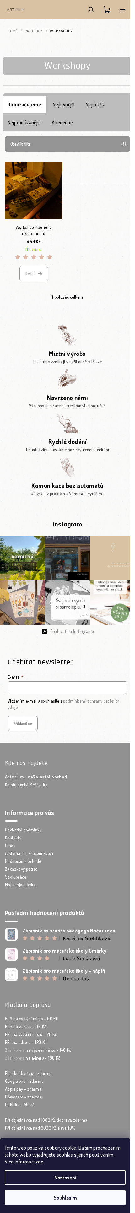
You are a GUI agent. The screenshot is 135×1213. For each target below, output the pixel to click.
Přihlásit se (22, 723)
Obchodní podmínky (23, 829)
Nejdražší (95, 104)
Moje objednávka (20, 884)
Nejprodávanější (24, 122)
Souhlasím (65, 1197)
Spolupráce (15, 876)
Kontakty (13, 837)
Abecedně (62, 122)
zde (39, 1161)
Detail (30, 273)
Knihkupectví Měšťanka (26, 784)
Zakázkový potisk (21, 869)
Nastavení (65, 1177)
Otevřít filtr (20, 144)
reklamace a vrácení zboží (29, 853)
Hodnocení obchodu (23, 861)
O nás (10, 845)
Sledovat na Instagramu (72, 631)
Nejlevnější (63, 104)
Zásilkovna (15, 1050)
